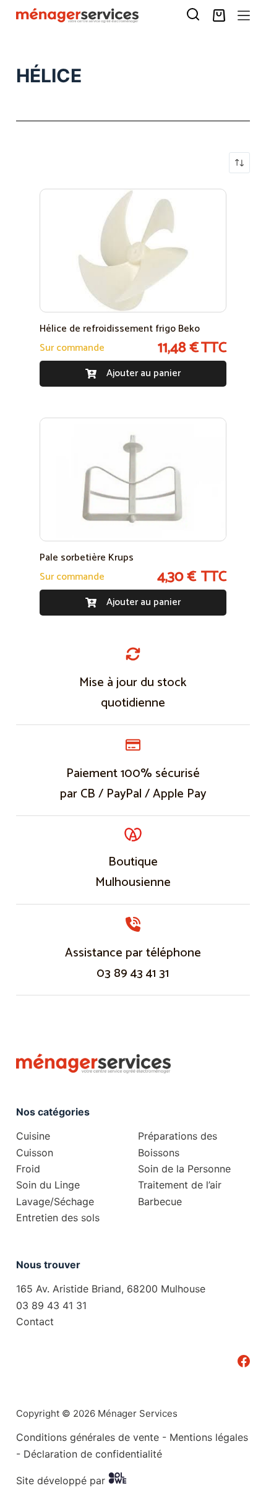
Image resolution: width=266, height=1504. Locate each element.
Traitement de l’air (179, 1185)
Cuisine (33, 1136)
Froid (28, 1168)
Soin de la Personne (184, 1168)
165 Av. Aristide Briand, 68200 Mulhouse (110, 1289)
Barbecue (160, 1201)
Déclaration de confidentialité (93, 1454)
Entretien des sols (58, 1217)
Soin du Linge (48, 1185)
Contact (35, 1321)
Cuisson (34, 1152)
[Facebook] (244, 1361)
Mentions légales (208, 1437)
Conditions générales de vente (87, 1437)
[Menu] (244, 15)
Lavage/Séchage (55, 1201)
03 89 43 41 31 (133, 973)
